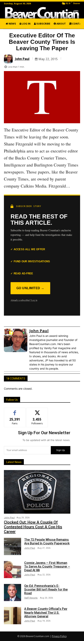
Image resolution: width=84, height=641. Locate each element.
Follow (37, 410)
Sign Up (60, 450)
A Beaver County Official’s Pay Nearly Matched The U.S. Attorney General (45, 612)
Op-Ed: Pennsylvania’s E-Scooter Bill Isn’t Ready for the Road (46, 589)
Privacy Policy (59, 636)
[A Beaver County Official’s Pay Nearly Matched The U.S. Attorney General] (12, 615)
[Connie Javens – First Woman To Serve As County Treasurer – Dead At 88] (12, 569)
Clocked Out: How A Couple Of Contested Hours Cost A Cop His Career (33, 527)
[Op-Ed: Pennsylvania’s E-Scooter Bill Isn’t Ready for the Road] (12, 592)
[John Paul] (9, 59)
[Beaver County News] (42, 12)
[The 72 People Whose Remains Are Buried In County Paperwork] (12, 546)
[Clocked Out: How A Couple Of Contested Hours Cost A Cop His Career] (37, 492)
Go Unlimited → (30, 288)
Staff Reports (31, 598)
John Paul (22, 58)
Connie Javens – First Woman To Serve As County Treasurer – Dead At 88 (47, 566)
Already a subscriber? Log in (24, 300)
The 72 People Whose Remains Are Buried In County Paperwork (47, 541)
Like (15, 410)
